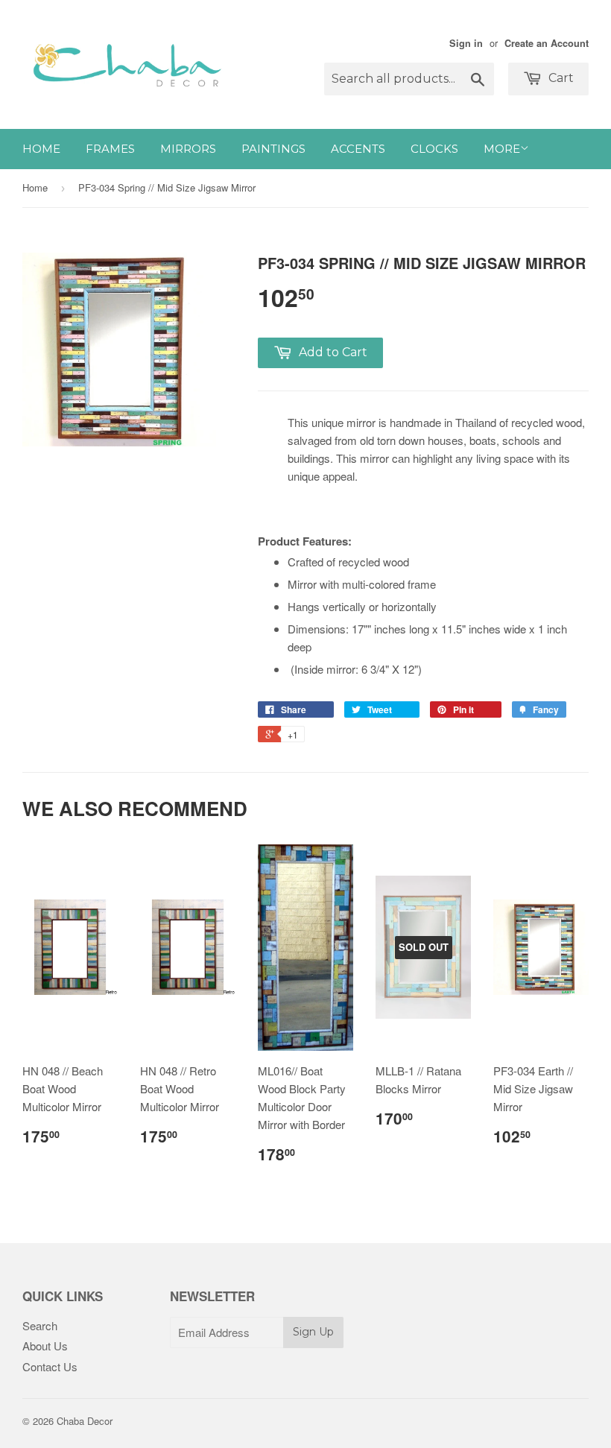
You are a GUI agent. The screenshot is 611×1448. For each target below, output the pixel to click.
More (502, 149)
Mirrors (188, 149)
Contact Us (49, 1366)
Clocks (434, 149)
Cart (559, 78)
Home (41, 149)
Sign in (466, 43)
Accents (358, 149)
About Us (45, 1345)
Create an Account (546, 43)
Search (39, 1325)
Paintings (273, 149)
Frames (110, 149)
